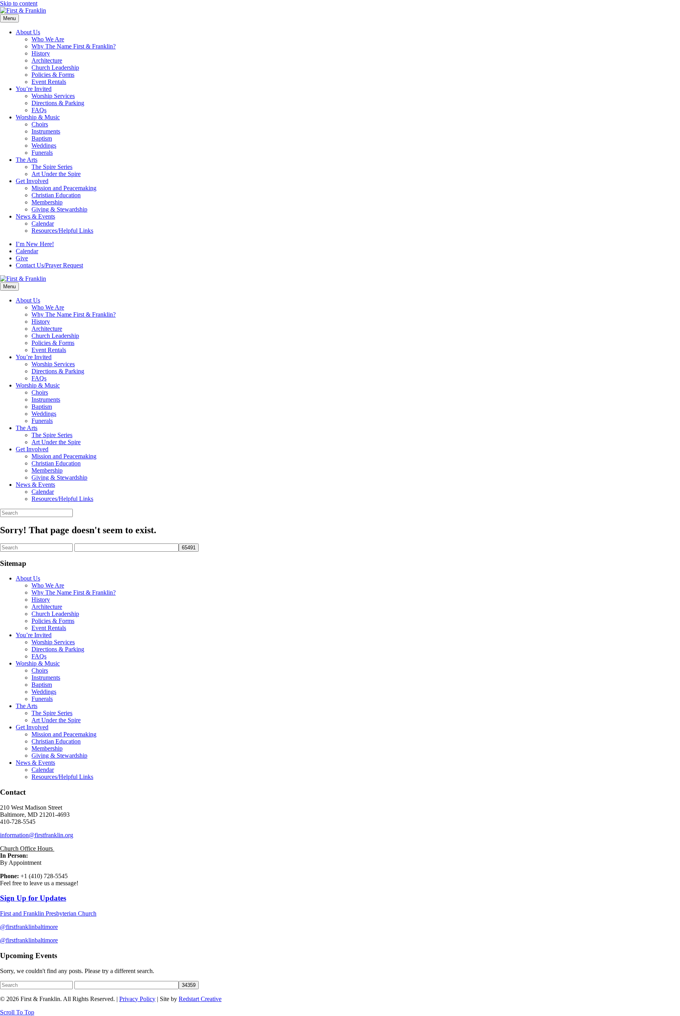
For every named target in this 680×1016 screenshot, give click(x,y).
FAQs (38, 110)
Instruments (45, 131)
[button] (17, 1012)
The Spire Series (51, 166)
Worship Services (53, 96)
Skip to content (18, 3)
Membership (47, 202)
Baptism (41, 138)
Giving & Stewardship (59, 209)
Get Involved (32, 181)
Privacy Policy (137, 999)
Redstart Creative (200, 999)
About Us (28, 32)
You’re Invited (34, 88)
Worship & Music (38, 117)
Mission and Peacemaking (63, 188)
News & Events (35, 216)
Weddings (43, 145)
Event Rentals (48, 81)
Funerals (42, 152)
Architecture (46, 60)
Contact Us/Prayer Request (49, 265)
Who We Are (47, 39)
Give (22, 258)
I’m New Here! (35, 244)
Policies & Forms (52, 74)
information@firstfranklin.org (36, 835)
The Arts (26, 159)
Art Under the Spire (56, 174)
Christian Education (56, 195)
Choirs (39, 124)
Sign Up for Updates (33, 898)
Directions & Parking (57, 103)
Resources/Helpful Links (62, 230)
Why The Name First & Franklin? (73, 46)
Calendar (42, 223)
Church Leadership (55, 67)
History (40, 53)
